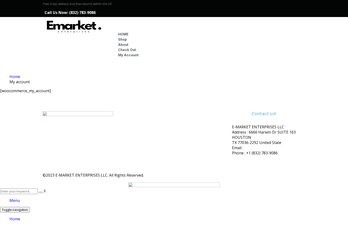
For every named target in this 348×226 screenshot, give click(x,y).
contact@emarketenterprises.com (274, 147)
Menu (14, 200)
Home (14, 76)
